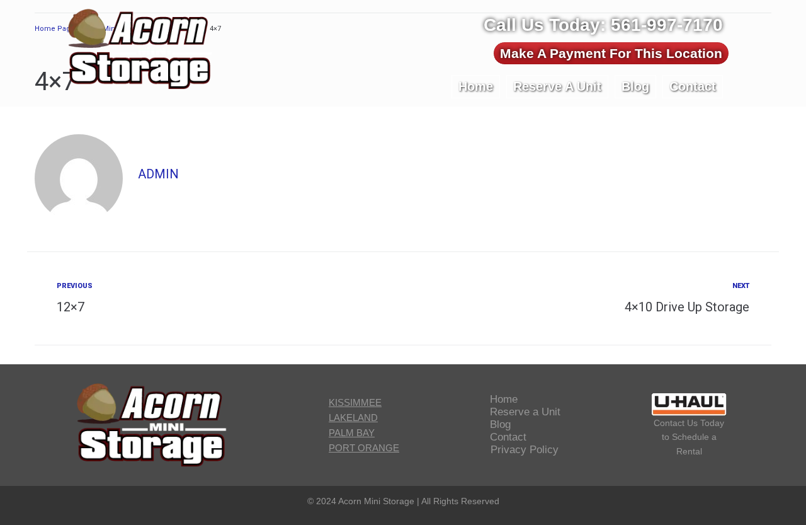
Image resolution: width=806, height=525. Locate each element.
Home (504, 399)
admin (158, 174)
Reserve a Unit (525, 412)
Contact (508, 437)
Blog (500, 424)
